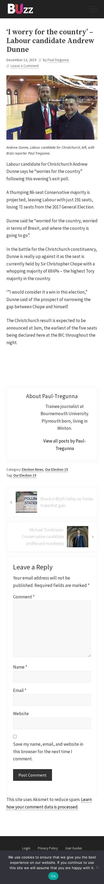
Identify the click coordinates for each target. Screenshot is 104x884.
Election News (32, 469)
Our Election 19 (56, 469)
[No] (97, 867)
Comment (24, 597)
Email (19, 690)
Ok (53, 876)
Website (21, 713)
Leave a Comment (25, 66)
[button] (93, 9)
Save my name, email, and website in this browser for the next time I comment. (48, 751)
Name (20, 667)
